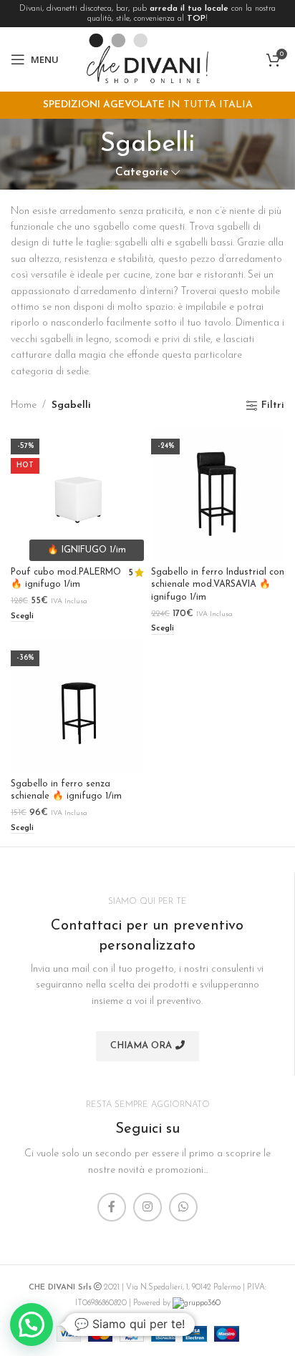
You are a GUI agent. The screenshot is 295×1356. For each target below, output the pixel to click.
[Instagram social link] (147, 1207)
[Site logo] (147, 59)
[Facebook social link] (111, 1207)
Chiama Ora (141, 1045)
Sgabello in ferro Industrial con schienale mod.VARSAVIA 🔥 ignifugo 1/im (217, 585)
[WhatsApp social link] (183, 1207)
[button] (31, 1324)
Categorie (142, 172)
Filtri (272, 405)
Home (24, 405)
